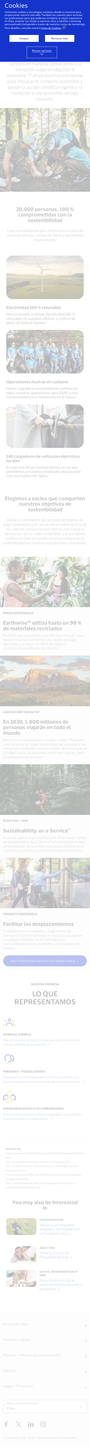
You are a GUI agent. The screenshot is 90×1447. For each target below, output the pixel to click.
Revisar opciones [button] (42, 50)
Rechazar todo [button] (59, 38)
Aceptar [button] (24, 38)
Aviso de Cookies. (51, 28)
